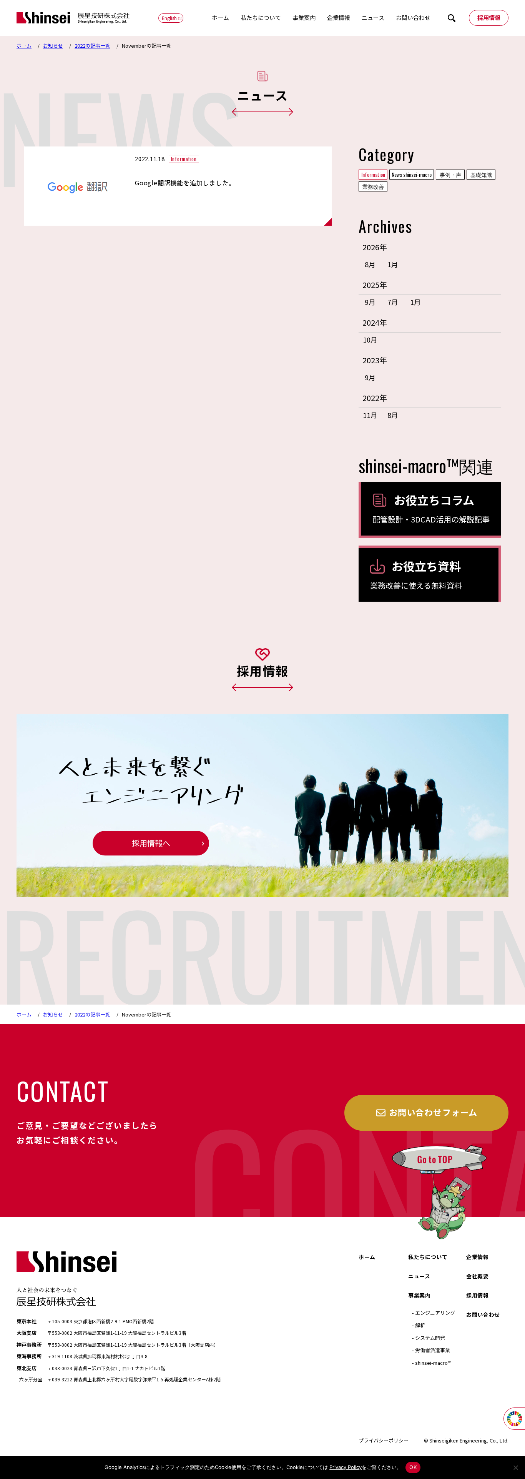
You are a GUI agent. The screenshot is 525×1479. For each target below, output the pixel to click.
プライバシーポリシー (384, 1440)
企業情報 (338, 17)
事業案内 (304, 17)
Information (373, 174)
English (169, 18)
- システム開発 (428, 1337)
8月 (370, 264)
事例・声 (450, 174)
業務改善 (373, 186)
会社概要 (477, 1276)
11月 (370, 415)
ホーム (220, 17)
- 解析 (418, 1325)
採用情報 (488, 17)
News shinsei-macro (412, 174)
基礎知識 (481, 174)
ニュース (373, 17)
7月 (392, 302)
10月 (370, 339)
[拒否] (515, 1467)
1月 (392, 264)
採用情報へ (151, 843)
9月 (370, 302)
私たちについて (261, 17)
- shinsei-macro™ (431, 1362)
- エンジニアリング (433, 1312)
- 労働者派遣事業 (431, 1350)
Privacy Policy (345, 1467)
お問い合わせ (413, 17)
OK (413, 1467)
